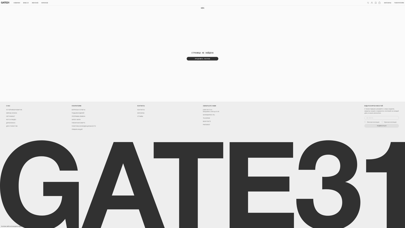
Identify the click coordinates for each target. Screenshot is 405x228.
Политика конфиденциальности (84, 126)
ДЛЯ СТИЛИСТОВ (11, 126)
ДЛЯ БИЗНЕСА (10, 123)
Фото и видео (11, 119)
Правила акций (77, 129)
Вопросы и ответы (78, 110)
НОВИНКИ (17, 3)
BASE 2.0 (26, 3)
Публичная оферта (78, 123)
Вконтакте (207, 121)
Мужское (44, 3)
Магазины (387, 3)
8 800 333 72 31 (207, 110)
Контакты (141, 110)
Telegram (206, 118)
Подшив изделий (78, 113)
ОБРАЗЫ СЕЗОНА (11, 113)
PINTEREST (206, 124)
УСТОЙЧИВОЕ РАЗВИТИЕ (14, 110)
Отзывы (140, 116)
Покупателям (399, 3)
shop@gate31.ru (209, 115)
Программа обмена (78, 116)
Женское (35, 3)
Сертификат (10, 116)
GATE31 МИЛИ (76, 119)
